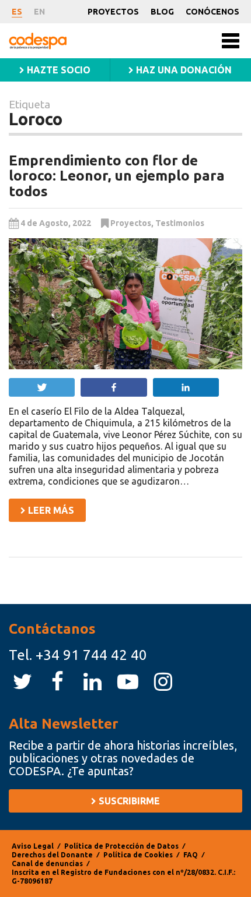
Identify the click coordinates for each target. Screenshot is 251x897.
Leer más (50, 510)
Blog (162, 11)
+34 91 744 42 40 (91, 655)
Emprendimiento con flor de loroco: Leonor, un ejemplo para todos (117, 176)
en (39, 11)
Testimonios (179, 223)
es (17, 11)
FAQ (190, 855)
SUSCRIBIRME (128, 801)
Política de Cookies (138, 855)
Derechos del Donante (52, 855)
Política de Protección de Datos (121, 846)
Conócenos (212, 11)
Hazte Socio (57, 70)
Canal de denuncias (47, 863)
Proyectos (113, 11)
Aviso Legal (33, 846)
